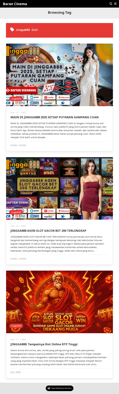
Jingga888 (16, 99)
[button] (115, 4)
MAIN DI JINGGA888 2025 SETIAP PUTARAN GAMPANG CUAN (54, 117)
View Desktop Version (61, 388)
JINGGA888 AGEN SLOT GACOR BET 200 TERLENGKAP (48, 231)
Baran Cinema (15, 4)
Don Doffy (15, 372)
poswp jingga (18, 145)
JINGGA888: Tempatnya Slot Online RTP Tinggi (43, 344)
